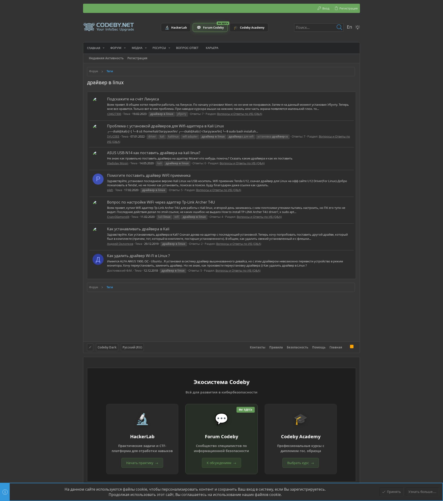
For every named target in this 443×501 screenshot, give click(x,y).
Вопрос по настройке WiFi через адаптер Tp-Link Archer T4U (161, 202)
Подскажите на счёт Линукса (133, 99)
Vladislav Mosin (117, 163)
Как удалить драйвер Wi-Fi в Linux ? (138, 255)
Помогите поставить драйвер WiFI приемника (149, 175)
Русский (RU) (132, 347)
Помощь (319, 347)
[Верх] (346, 347)
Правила (276, 347)
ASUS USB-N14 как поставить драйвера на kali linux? (153, 152)
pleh (110, 190)
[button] (104, 48)
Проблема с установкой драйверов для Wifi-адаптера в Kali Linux (165, 126)
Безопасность (297, 347)
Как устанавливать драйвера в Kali (138, 228)
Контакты (257, 347)
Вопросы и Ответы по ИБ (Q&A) (239, 114)
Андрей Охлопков (120, 244)
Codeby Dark (107, 347)
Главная (335, 347)
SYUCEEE (113, 136)
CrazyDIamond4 (118, 217)
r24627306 (114, 114)
